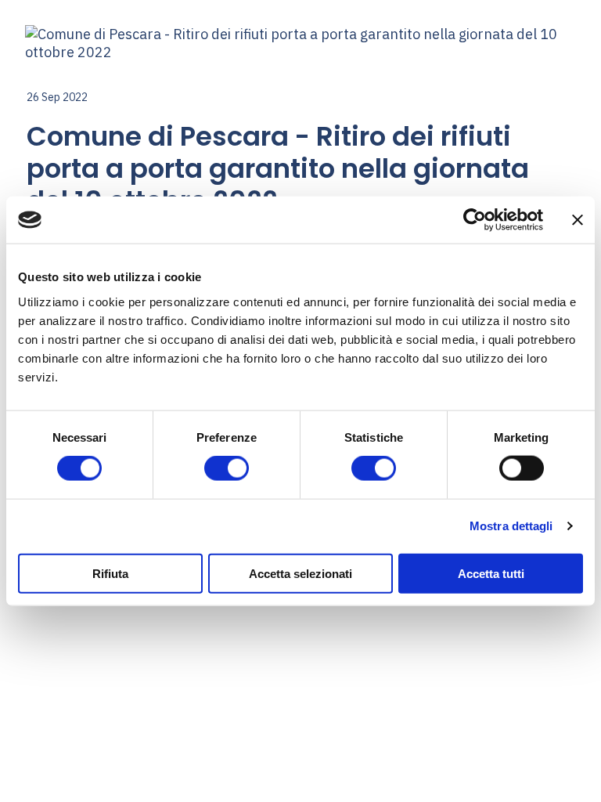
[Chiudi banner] (577, 220)
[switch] (226, 468)
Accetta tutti (491, 573)
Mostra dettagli (511, 526)
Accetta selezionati (300, 573)
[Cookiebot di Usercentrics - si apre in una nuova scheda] (474, 220)
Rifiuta (110, 573)
